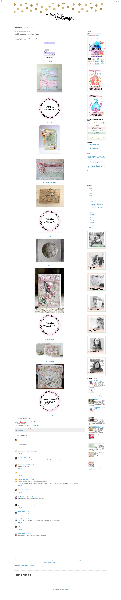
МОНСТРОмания (90, 159)
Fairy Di (19, 496)
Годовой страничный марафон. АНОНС (98, 390)
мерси (50, 61)
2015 (90, 190)
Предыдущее (81, 560)
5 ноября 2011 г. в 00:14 (26, 511)
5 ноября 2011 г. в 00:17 (26, 518)
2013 (90, 193)
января (91, 225)
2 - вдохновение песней (93, 147)
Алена (49, 236)
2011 (90, 196)
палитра (88, 162)
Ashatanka (20, 457)
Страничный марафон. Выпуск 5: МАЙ (98, 462)
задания (97, 157)
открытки (103, 161)
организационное (96, 161)
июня (91, 217)
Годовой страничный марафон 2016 (96, 156)
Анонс (90, 150)
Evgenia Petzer (21, 464)
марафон (95, 158)
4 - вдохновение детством (94, 144)
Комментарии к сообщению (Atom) (28, 565)
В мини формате (99, 154)
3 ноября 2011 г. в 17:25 (27, 489)
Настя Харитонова (22, 439)
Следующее (17, 560)
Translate (97, 35)
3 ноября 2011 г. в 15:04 (27, 457)
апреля (91, 220)
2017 (90, 187)
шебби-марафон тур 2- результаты (97, 208)
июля (91, 215)
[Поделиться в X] (29, 429)
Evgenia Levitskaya (22, 526)
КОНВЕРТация (102, 157)
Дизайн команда (91, 157)
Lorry (49, 265)
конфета (89, 158)
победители (20, 430)
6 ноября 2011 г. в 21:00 (26, 533)
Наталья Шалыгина (22, 450)
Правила (31, 27)
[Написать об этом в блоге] (28, 429)
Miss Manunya (50, 415)
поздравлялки (102, 162)
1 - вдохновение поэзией (93, 148)
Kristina (49, 122)
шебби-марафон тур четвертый (96, 207)
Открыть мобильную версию (49, 562)
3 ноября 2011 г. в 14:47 (31, 439)
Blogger (66, 589)
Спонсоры (26, 27)
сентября (92, 212)
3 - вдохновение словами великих (95, 145)
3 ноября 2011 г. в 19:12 (28, 496)
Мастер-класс (102, 158)
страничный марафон (100, 166)
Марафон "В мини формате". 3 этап (97, 435)
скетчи (91, 165)
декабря (91, 198)
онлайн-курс (89, 161)
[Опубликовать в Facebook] (30, 429)
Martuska (20, 489)
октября (91, 211)
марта (91, 222)
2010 (90, 227)
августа (91, 214)
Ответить (20, 446)
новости (98, 159)
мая (90, 219)
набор (96, 159)
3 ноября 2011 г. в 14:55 (31, 450)
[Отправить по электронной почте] (26, 429)
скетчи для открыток (97, 165)
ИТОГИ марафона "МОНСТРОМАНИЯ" (98, 381)
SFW (88, 167)
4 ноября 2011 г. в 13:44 (28, 504)
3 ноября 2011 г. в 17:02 (30, 479)
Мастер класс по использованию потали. (99, 427)
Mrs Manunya (21, 504)
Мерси (19, 511)
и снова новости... (93, 201)
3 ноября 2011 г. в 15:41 (29, 464)
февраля (91, 224)
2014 (90, 192)
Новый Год (103, 159)
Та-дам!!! (96, 399)
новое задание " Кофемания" (97, 418)
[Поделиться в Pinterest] (32, 429)
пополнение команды (94, 203)
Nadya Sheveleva (21, 472)
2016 (90, 188)
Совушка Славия (21, 479)
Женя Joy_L (49, 156)
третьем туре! (35, 425)
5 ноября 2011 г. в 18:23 (31, 526)
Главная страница (18, 27)
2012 (90, 195)
